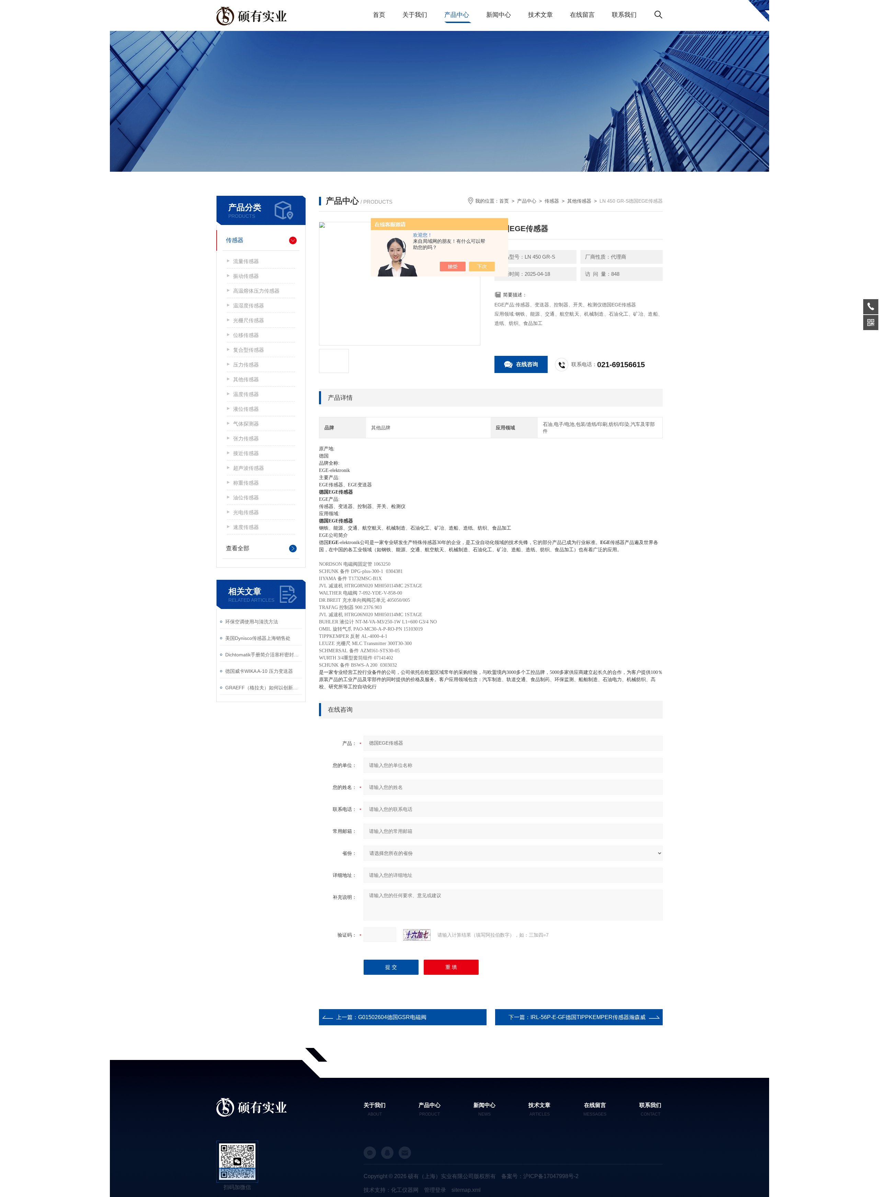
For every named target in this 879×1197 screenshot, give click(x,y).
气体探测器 (246, 424)
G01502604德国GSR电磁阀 (392, 1017)
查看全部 (237, 548)
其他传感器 (246, 379)
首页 (379, 14)
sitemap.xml (466, 1190)
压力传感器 (246, 365)
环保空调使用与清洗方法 (251, 621)
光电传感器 (246, 512)
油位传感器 (246, 497)
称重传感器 (246, 483)
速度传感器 (246, 527)
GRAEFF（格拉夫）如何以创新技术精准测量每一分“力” (263, 687)
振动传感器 (246, 276)
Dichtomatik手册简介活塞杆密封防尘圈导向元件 (263, 654)
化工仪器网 (405, 1190)
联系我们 (624, 14)
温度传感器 (246, 394)
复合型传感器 (248, 350)
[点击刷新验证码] (417, 935)
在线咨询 (527, 364)
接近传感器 (246, 453)
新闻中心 (498, 14)
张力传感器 (246, 438)
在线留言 (582, 14)
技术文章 (540, 14)
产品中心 (456, 14)
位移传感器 (246, 335)
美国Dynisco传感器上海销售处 (257, 638)
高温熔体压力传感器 (256, 291)
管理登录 (435, 1190)
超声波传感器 (248, 468)
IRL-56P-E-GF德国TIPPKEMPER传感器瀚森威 (588, 1017)
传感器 (234, 240)
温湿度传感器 (248, 305)
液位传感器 (246, 409)
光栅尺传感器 (248, 320)
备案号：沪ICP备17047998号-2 (540, 1176)
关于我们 (414, 14)
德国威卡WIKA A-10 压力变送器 (259, 671)
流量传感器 (246, 261)
